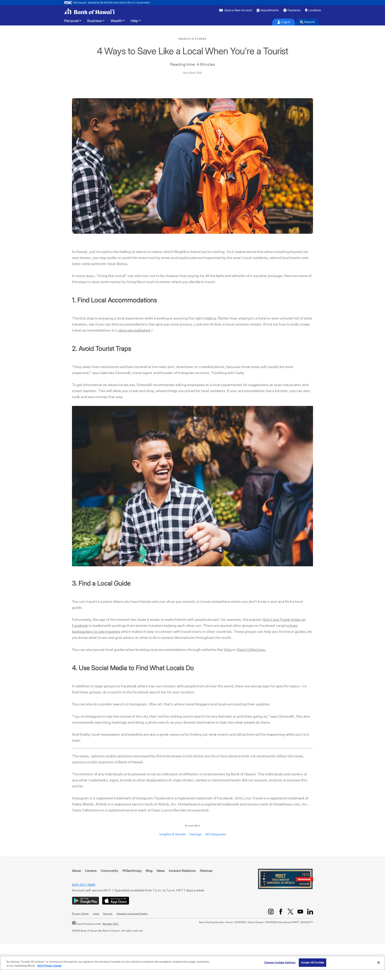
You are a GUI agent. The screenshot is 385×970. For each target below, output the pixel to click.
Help (134, 21)
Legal (96, 913)
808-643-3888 (83, 885)
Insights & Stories (172, 834)
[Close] (378, 962)
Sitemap (206, 871)
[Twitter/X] (290, 911)
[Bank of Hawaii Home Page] (89, 11)
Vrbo (228, 649)
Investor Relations (182, 871)
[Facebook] (281, 911)
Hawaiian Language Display (132, 913)
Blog (149, 871)
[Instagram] (271, 911)
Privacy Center (80, 913)
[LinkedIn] (310, 911)
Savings (195, 834)
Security (107, 913)
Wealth (116, 21)
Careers (91, 871)
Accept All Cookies (312, 962)
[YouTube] (300, 911)
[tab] (283, 22)
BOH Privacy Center (49, 965)
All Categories (215, 834)
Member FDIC (110, 923)
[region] (192, 963)
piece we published (134, 330)
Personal (71, 21)
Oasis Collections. (251, 649)
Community (109, 871)
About (76, 871)
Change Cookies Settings (280, 962)
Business (94, 21)
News (161, 871)
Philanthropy (132, 871)
